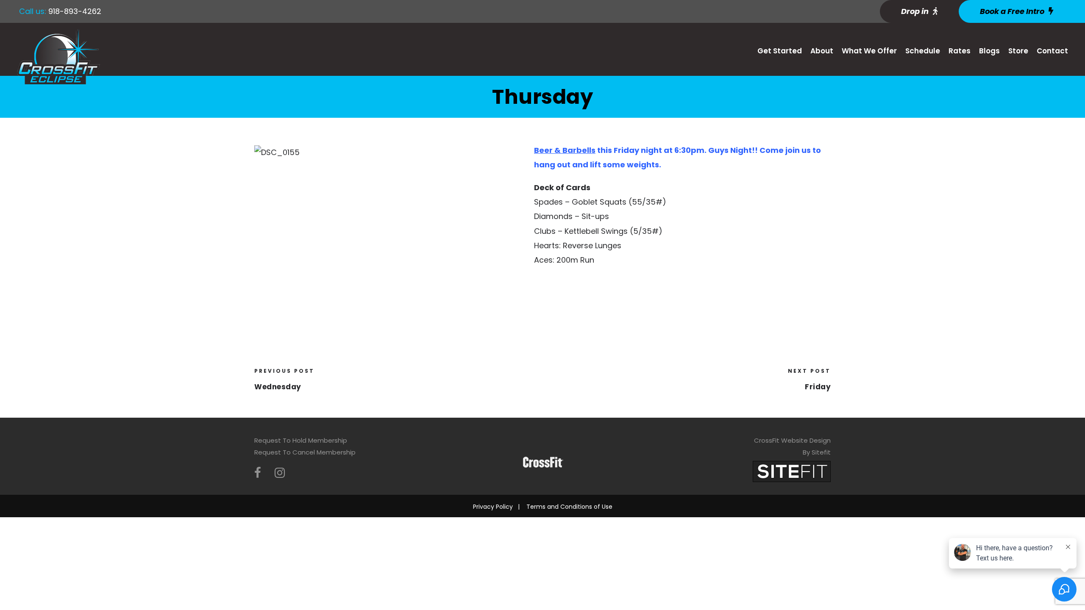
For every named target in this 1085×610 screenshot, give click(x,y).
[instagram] (280, 473)
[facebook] (257, 473)
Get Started (779, 51)
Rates (960, 51)
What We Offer (869, 51)
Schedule (922, 51)
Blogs (989, 51)
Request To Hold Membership (300, 440)
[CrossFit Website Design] (792, 470)
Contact (1052, 51)
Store (1018, 51)
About (821, 51)
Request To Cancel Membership (305, 452)
